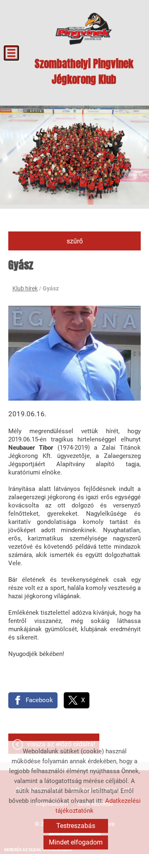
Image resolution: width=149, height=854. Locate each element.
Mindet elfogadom (76, 842)
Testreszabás (75, 826)
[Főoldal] (84, 28)
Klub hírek (25, 288)
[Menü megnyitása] (11, 53)
